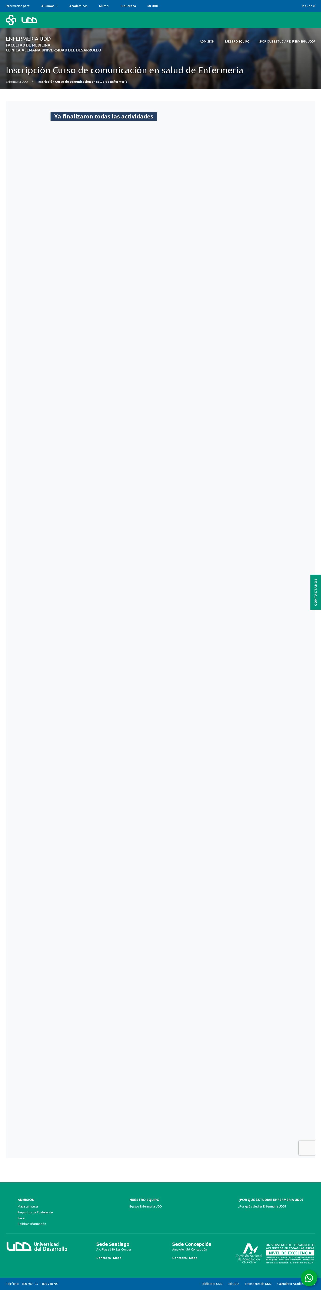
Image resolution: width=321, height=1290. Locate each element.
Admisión (26, 1200)
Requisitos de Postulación (35, 1212)
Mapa (117, 1257)
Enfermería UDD (17, 81)
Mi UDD (152, 6)
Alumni (104, 6)
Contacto (103, 1257)
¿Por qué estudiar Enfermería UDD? (270, 1200)
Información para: (18, 6)
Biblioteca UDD (212, 1284)
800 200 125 (30, 1283)
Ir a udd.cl (308, 6)
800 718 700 (50, 1283)
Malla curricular (28, 1206)
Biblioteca (128, 6)
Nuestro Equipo (144, 1200)
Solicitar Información (32, 1223)
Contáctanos (315, 592)
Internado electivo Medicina (62, 6)
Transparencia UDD (258, 1284)
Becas (22, 1218)
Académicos (78, 6)
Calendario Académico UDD (296, 1284)
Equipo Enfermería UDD (145, 1206)
